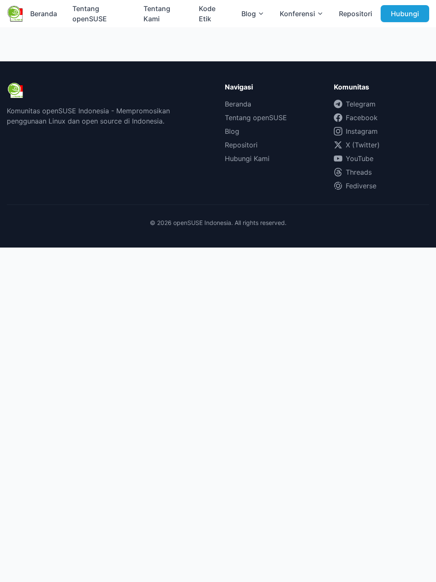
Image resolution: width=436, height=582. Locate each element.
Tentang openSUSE (89, 13)
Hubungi (405, 13)
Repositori (355, 13)
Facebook (362, 117)
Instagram (362, 131)
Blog (248, 13)
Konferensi (297, 13)
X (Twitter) (363, 145)
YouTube (359, 158)
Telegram (361, 104)
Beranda (43, 13)
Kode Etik (207, 13)
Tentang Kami (156, 13)
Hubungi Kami (247, 158)
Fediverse (361, 186)
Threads (359, 172)
